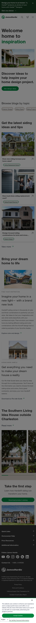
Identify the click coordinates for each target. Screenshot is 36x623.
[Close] (32, 600)
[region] (18, 610)
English (3, 619)
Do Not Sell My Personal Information (18, 620)
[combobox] (4, 619)
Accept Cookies (18, 615)
